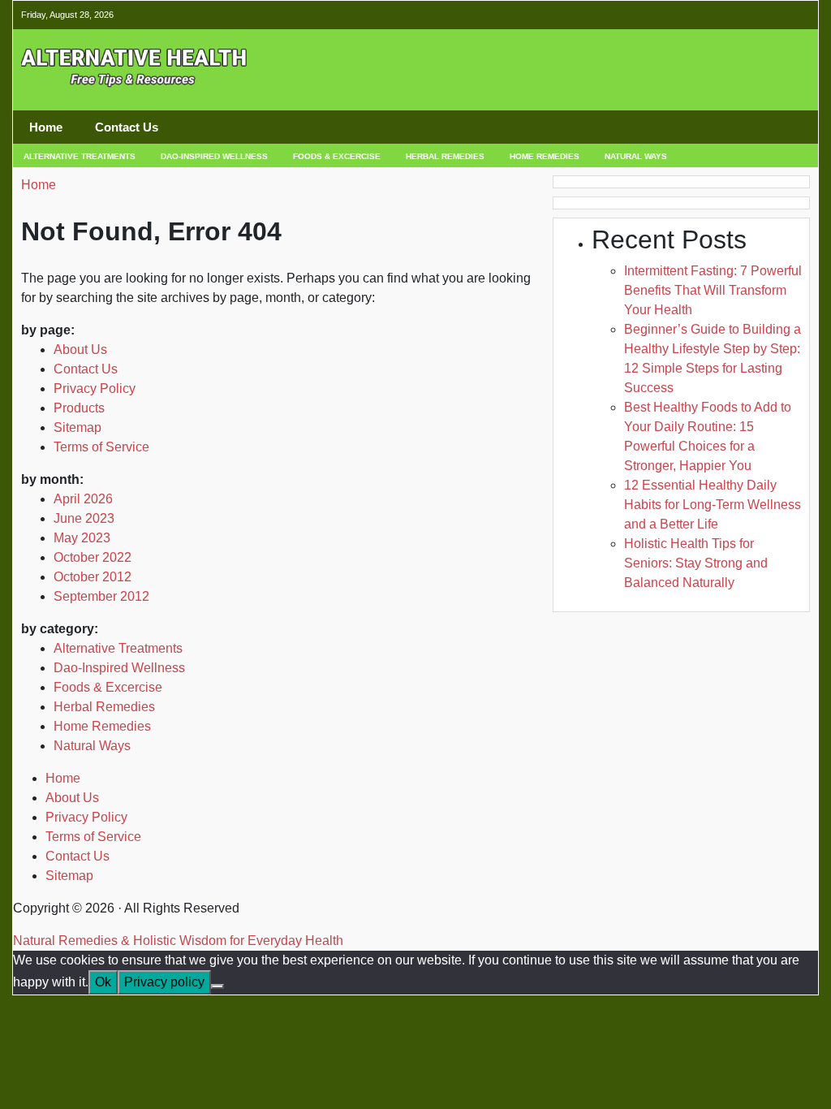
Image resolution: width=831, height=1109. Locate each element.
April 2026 (83, 499)
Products (79, 408)
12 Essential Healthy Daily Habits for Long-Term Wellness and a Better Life (712, 504)
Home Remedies (544, 156)
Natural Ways (636, 156)
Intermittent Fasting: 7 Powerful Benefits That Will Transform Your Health (713, 290)
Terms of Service (101, 447)
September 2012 (101, 596)
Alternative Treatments (80, 156)
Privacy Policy (95, 388)
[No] (217, 986)
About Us (80, 349)
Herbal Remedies (445, 156)
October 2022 (92, 557)
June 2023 (84, 518)
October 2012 (92, 577)
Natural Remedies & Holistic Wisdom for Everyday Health (178, 940)
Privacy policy (164, 982)
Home (45, 127)
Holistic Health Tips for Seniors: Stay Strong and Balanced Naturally (696, 563)
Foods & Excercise (337, 156)
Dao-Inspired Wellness (214, 156)
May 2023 (82, 538)
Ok (103, 982)
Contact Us (126, 127)
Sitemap (77, 427)
